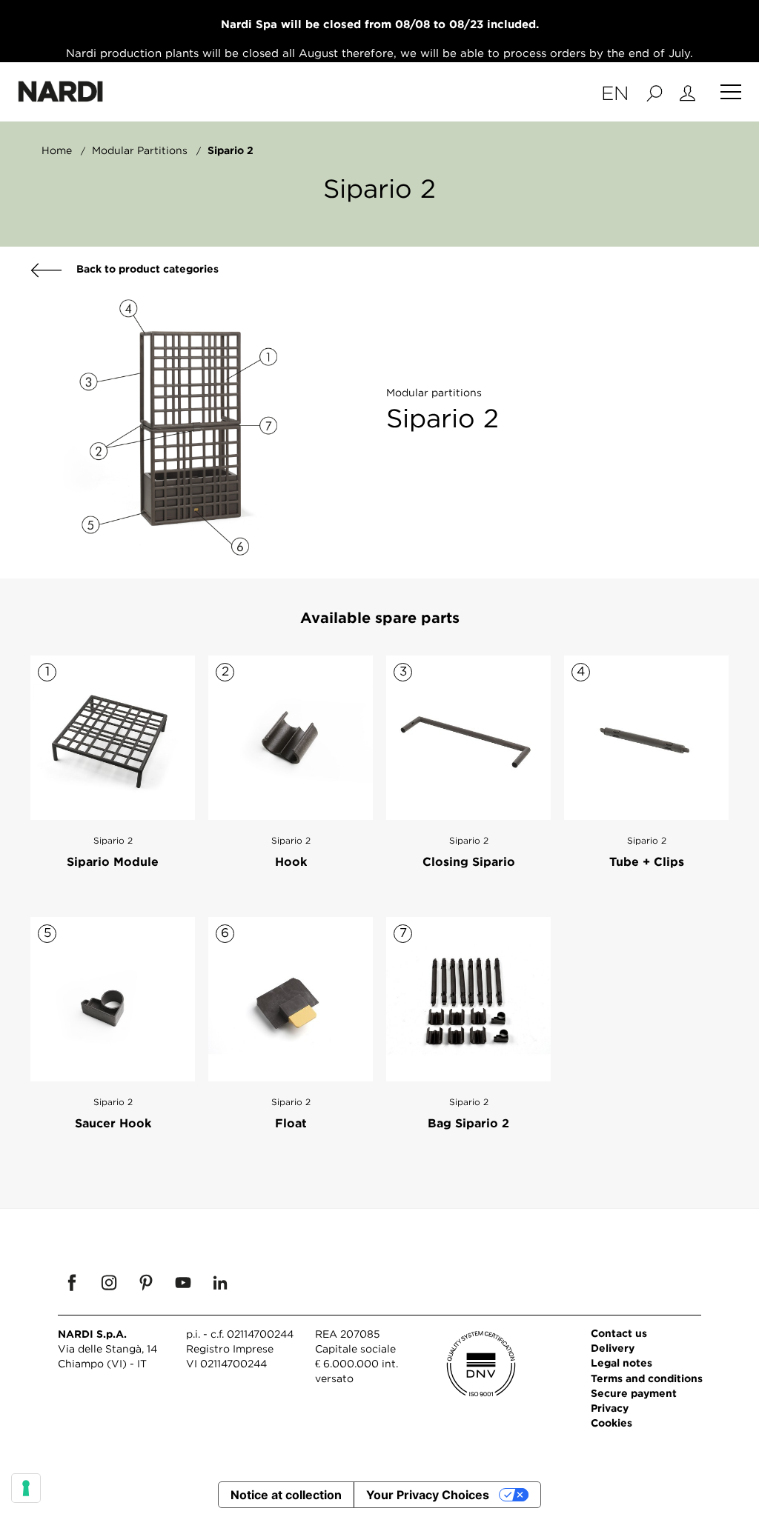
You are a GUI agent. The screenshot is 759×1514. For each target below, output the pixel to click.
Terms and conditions (647, 1378)
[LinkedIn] (220, 1282)
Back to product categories (146, 268)
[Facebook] (71, 1282)
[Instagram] (109, 1282)
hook (291, 861)
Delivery (612, 1347)
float (291, 1123)
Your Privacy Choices (427, 1494)
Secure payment (634, 1392)
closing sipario (468, 861)
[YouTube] (183, 1282)
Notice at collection (286, 1494)
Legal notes (621, 1362)
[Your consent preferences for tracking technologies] (26, 1488)
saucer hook (113, 1123)
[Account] (687, 91)
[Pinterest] (146, 1282)
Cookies (611, 1422)
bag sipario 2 (468, 1123)
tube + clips (646, 861)
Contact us (619, 1332)
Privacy (610, 1407)
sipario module (113, 861)
